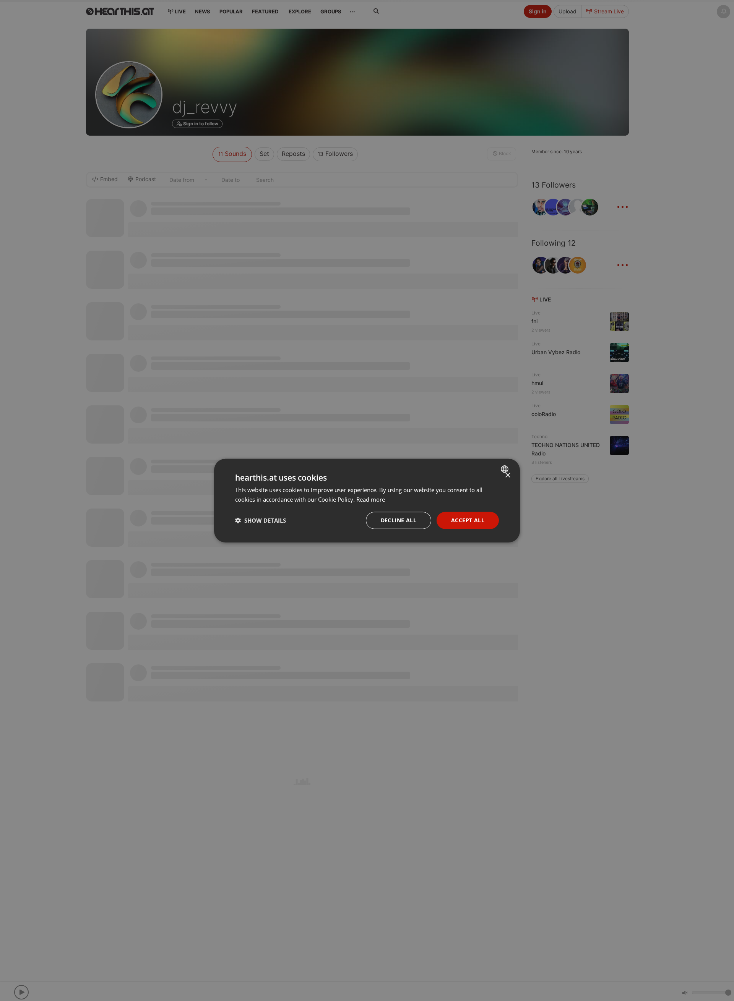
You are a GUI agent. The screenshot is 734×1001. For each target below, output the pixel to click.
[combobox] (505, 469)
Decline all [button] (398, 520)
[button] (260, 520)
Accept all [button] (467, 520)
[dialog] (367, 501)
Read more (370, 499)
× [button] (507, 475)
